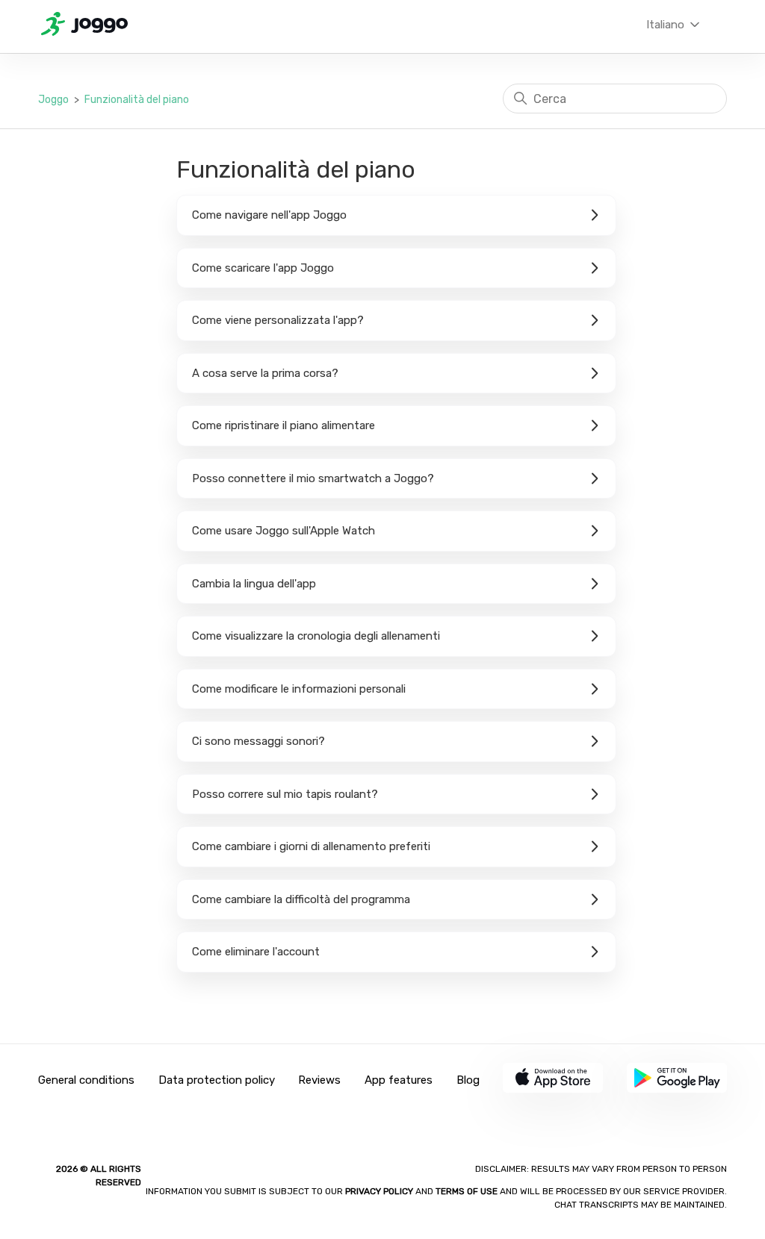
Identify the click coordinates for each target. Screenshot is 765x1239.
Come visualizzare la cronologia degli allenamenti (316, 636)
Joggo (53, 99)
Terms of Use (467, 1191)
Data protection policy (216, 1080)
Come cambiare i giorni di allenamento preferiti (311, 846)
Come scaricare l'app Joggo (263, 268)
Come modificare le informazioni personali (299, 689)
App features (399, 1080)
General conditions (86, 1080)
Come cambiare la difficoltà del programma (301, 899)
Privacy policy (380, 1191)
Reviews (319, 1080)
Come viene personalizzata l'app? (278, 320)
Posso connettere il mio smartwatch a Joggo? (313, 478)
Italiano (666, 24)
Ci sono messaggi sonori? (258, 741)
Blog (468, 1080)
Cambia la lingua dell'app (254, 583)
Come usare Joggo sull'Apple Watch (283, 530)
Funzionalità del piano (136, 99)
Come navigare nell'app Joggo (269, 215)
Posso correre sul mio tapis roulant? (285, 794)
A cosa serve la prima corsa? (265, 373)
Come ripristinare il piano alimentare (283, 425)
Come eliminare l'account (256, 951)
